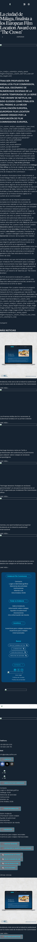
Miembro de (18, 591)
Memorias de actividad (18, 586)
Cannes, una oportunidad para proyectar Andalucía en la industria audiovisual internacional (15, 527)
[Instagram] (22, 669)
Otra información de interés (18, 615)
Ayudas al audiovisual (18, 611)
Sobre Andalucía (18, 606)
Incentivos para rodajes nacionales (18, 628)
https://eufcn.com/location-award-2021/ (15, 247)
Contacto (18, 582)
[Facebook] (15, 669)
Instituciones (18, 588)
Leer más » (4, 388)
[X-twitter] (18, 669)
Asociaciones (19, 613)
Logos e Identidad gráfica (18, 584)
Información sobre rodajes (18, 608)
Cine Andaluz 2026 (18, 593)
